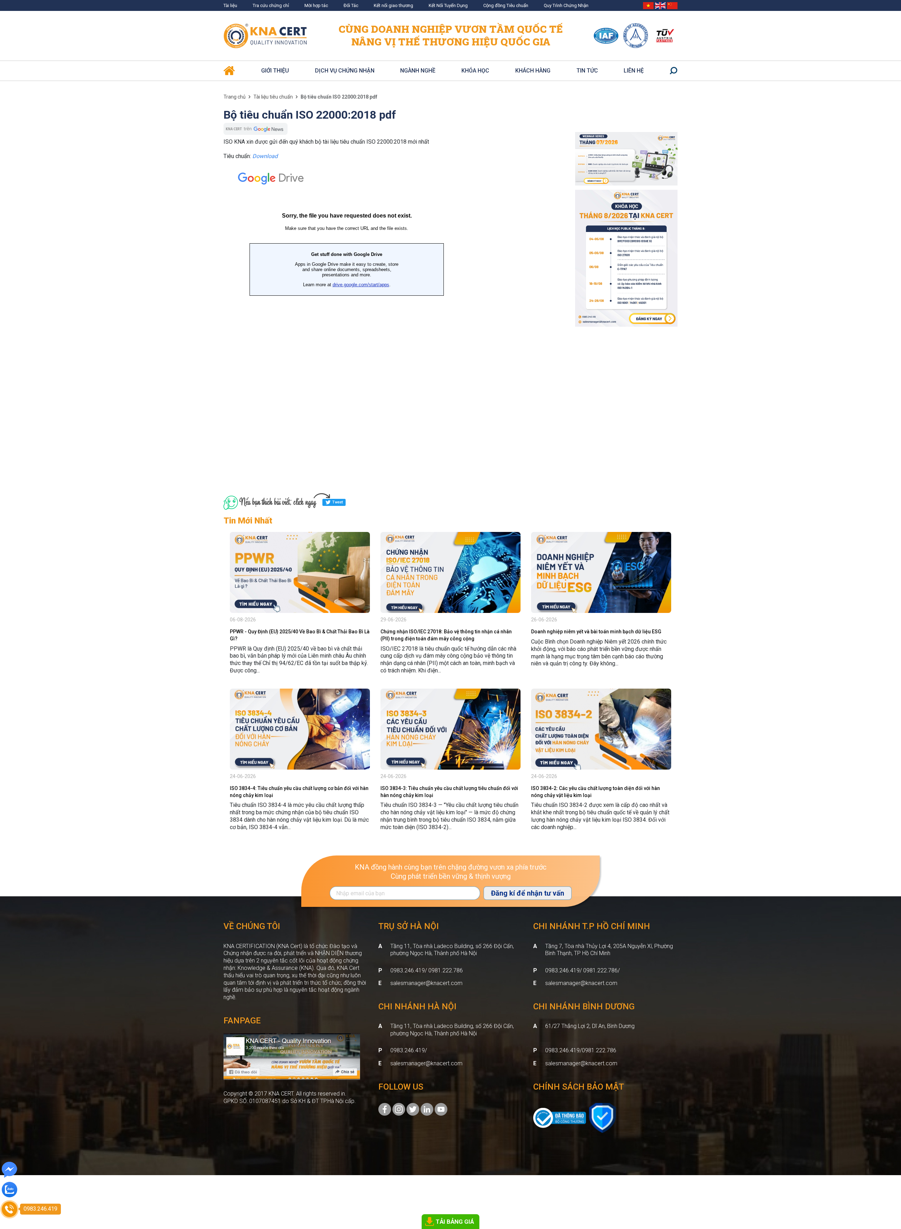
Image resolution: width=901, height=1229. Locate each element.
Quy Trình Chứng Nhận (566, 5)
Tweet (337, 502)
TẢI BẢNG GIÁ (455, 1221)
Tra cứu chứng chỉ (271, 5)
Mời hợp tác (316, 5)
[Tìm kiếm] (674, 71)
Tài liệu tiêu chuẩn (273, 97)
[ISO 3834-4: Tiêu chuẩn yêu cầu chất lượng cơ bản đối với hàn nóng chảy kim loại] (300, 729)
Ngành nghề (417, 70)
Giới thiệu (275, 70)
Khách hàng (532, 70)
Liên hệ (634, 70)
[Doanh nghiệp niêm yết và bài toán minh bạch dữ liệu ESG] (601, 572)
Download (265, 156)
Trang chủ (234, 97)
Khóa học (475, 70)
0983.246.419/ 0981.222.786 (426, 970)
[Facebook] (384, 1108)
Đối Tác (351, 5)
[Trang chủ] (229, 67)
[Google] (413, 1108)
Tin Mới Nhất (247, 521)
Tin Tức (587, 70)
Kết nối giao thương (393, 5)
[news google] (255, 128)
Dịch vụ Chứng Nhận (344, 70)
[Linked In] (427, 1108)
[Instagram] (398, 1108)
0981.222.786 (599, 1050)
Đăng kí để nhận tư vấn (527, 893)
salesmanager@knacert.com (426, 983)
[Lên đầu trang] (885, 1184)
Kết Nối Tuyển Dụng (448, 5)
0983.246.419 (407, 1050)
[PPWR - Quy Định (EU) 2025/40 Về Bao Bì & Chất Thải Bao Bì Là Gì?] (300, 572)
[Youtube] (441, 1108)
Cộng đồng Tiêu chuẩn (505, 5)
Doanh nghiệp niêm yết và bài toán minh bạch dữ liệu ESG (596, 631)
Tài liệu (230, 5)
